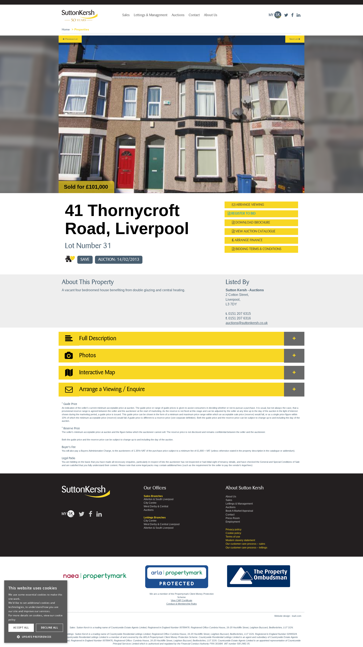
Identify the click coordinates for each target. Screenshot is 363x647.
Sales (126, 15)
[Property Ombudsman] (258, 574)
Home (66, 29)
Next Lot (293, 39)
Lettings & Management (150, 15)
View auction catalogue (255, 231)
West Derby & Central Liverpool (162, 524)
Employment (233, 521)
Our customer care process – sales (245, 543)
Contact (194, 15)
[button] (35, 637)
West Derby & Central (156, 506)
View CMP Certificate (181, 600)
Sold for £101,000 (86, 187)
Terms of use (233, 536)
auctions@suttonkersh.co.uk (247, 323)
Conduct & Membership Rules (181, 603)
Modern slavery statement (240, 540)
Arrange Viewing (249, 204)
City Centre (150, 502)
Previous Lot (71, 39)
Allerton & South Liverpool (159, 499)
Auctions (178, 15)
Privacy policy (233, 529)
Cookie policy (233, 533)
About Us (210, 15)
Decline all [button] (49, 627)
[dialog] (35, 611)
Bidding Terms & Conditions (258, 249)
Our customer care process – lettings (246, 547)
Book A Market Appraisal (239, 510)
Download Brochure (252, 222)
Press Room (233, 518)
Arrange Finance (248, 240)
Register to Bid (243, 213)
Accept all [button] (21, 627)
